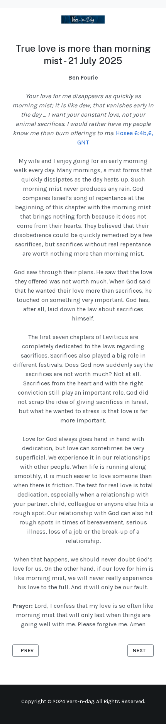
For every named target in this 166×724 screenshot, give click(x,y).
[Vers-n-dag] (82, 18)
